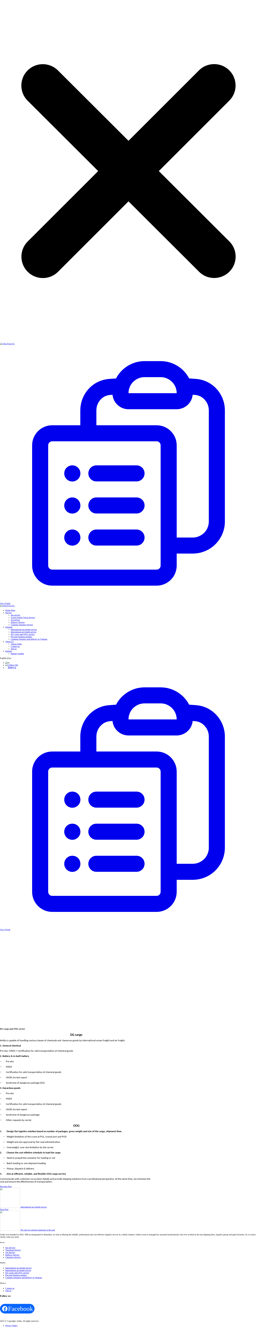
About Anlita (16, 644)
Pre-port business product (21, 637)
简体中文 (12, 668)
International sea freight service (24, 629)
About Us (9, 641)
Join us (14, 649)
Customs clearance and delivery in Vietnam (29, 639)
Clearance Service (13, 1257)
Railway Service (18, 622)
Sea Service (10, 1248)
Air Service (10, 1252)
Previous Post (6, 1186)
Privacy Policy (11, 1325)
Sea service (15, 615)
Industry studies (17, 653)
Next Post (4, 1209)
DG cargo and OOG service (23, 634)
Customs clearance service (22, 625)
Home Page (10, 610)
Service (8, 613)
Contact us (15, 646)
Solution (8, 627)
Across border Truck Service (23, 617)
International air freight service (23, 632)
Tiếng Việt (13, 665)
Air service (15, 620)
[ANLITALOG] (7, 344)
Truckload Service (13, 1250)
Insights (8, 651)
